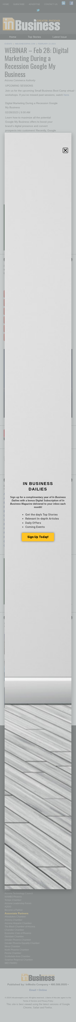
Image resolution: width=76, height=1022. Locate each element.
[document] (38, 511)
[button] (65, 150)
